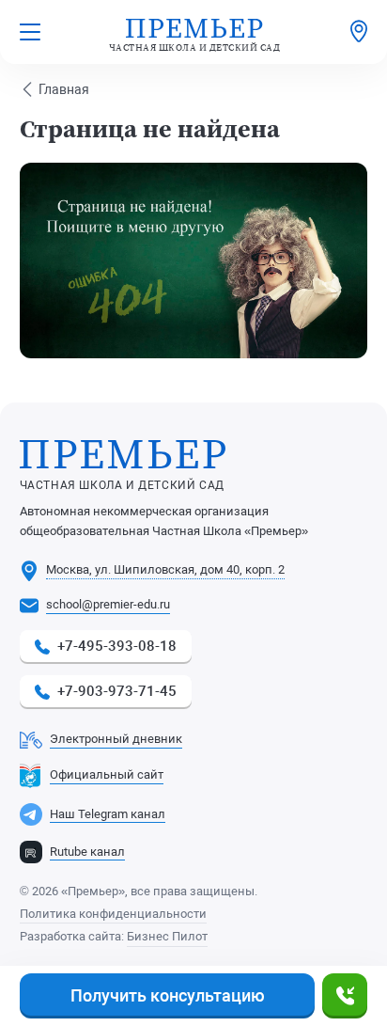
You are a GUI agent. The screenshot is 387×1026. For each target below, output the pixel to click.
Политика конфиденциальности (113, 914)
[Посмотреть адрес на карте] (359, 32)
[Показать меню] (30, 32)
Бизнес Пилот (167, 936)
